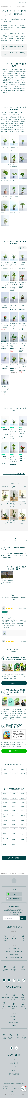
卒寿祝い (23, 829)
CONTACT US (14, 1074)
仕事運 (14, 769)
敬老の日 (23, 815)
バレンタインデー (5, 839)
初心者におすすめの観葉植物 (14, 951)
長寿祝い (14, 820)
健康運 (14, 773)
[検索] (20, 2)
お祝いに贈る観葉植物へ (14, 858)
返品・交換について (7, 1086)
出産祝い (14, 793)
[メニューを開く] (3, 2)
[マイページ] (23, 2)
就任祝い (5, 802)
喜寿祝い (23, 824)
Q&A (14, 1067)
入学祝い (14, 839)
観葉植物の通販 (4, 6)
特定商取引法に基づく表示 (19, 1088)
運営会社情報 (7, 1083)
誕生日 (22, 793)
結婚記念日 (5, 810)
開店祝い (5, 793)
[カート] (25, 2)
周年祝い (14, 844)
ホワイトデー (23, 833)
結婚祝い (14, 810)
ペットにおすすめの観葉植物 (14, 957)
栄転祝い (5, 806)
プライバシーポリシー (7, 1088)
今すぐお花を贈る (14, 1022)
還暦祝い (23, 820)
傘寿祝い (5, 829)
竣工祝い (5, 798)
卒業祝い (23, 839)
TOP (14, 1059)
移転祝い (14, 806)
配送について (15, 1086)
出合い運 (23, 773)
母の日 (5, 820)
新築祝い (23, 798)
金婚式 (14, 798)
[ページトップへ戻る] (14, 880)
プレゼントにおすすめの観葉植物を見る (14, 474)
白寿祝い (5, 833)
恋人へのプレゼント (5, 815)
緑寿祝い (5, 824)
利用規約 (13, 1083)
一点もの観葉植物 (14, 948)
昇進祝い (23, 802)
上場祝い (14, 802)
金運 (5, 769)
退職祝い (23, 806)
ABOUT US (14, 1063)
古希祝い (14, 824)
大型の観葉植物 (14, 954)
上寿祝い (14, 833)
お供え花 (14, 1019)
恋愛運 (5, 773)
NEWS (14, 1070)
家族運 (22, 769)
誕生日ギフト (14, 1016)
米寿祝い (14, 829)
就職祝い (5, 844)
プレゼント (23, 810)
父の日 (14, 815)
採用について (14, 1091)
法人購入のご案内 (20, 1083)
